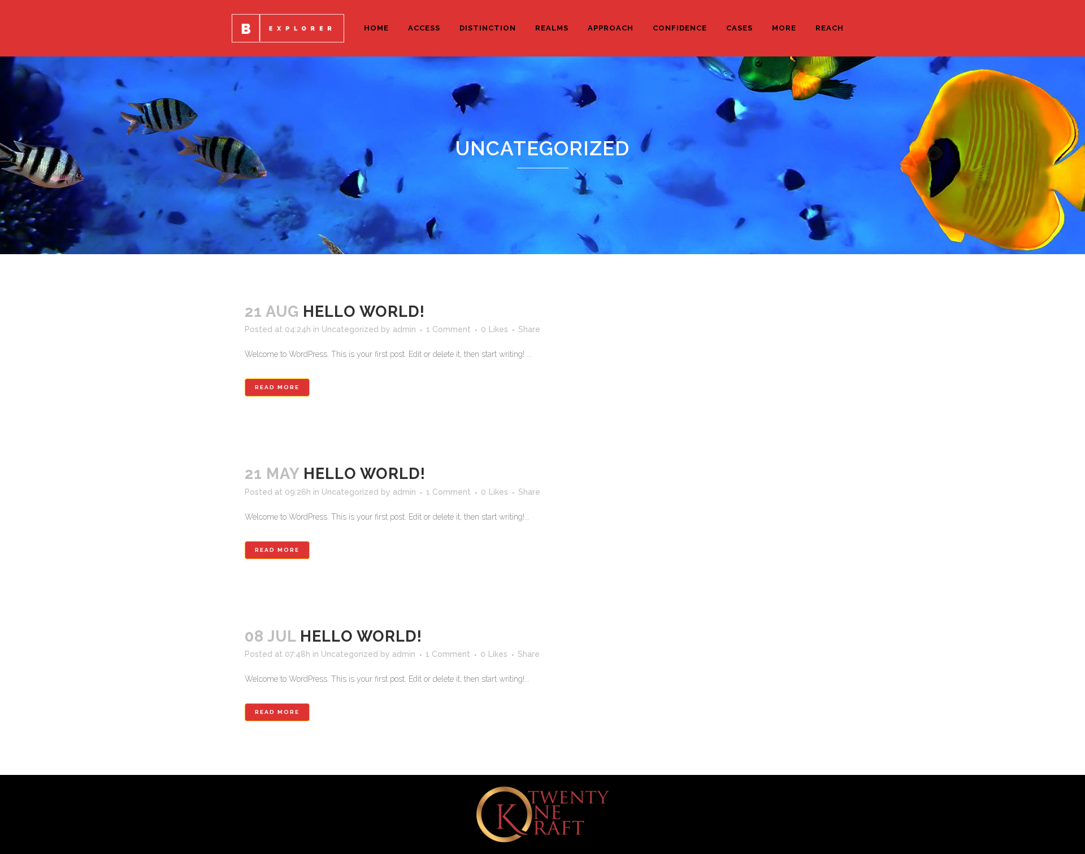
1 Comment (448, 329)
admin (404, 329)
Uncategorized (350, 329)
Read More (277, 387)
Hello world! (364, 311)
